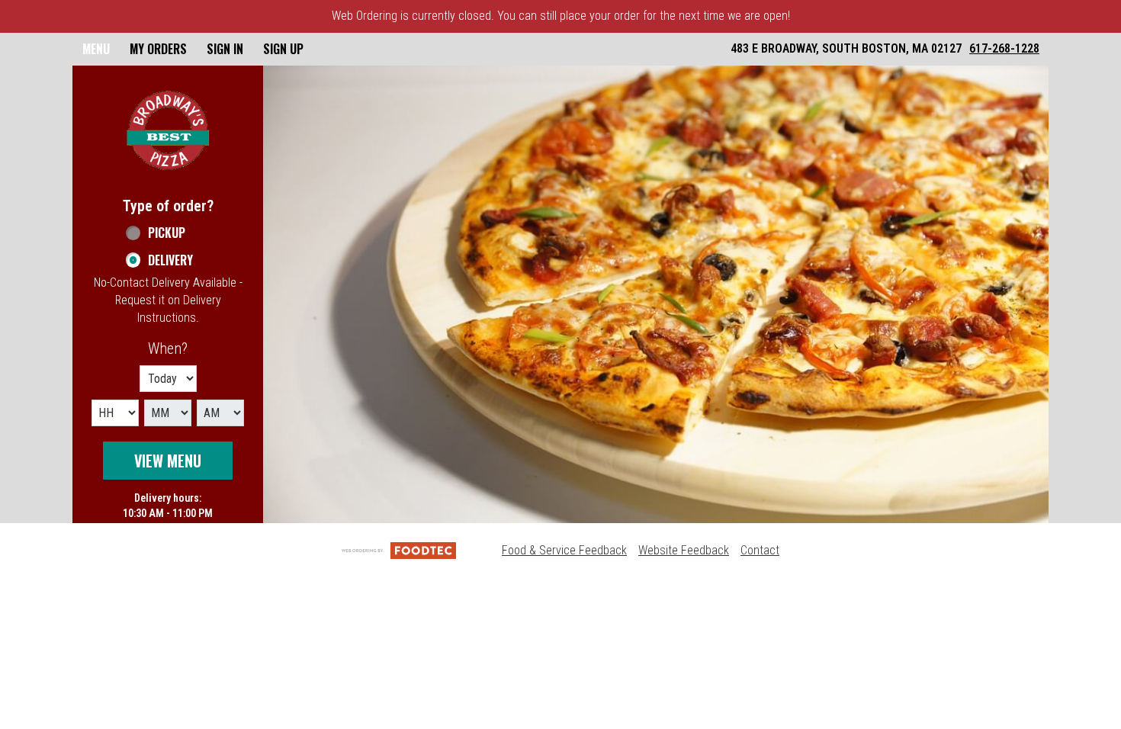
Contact (759, 550)
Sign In (225, 49)
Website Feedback (683, 550)
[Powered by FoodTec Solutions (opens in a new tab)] (399, 550)
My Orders (158, 49)
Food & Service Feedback (564, 550)
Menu (96, 49)
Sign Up (283, 49)
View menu (167, 460)
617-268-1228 (1004, 48)
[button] (168, 130)
